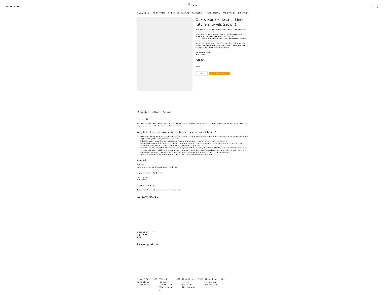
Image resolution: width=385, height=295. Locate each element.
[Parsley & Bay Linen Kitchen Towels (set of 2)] (147, 262)
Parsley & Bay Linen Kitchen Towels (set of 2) (143, 283)
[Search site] (372, 6)
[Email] (18, 6)
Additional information (162, 112)
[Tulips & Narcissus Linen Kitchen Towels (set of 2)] (169, 262)
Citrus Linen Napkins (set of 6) (142, 234)
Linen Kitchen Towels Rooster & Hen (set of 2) (188, 283)
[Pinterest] (14, 6)
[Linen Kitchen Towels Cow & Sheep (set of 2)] (215, 262)
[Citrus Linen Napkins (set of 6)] (147, 215)
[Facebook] (11, 6)
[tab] (143, 112)
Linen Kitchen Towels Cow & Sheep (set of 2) (211, 283)
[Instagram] (7, 6)
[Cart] (377, 6)
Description (143, 112)
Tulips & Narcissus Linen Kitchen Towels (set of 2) (165, 284)
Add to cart (219, 73)
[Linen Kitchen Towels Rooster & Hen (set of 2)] (192, 262)
